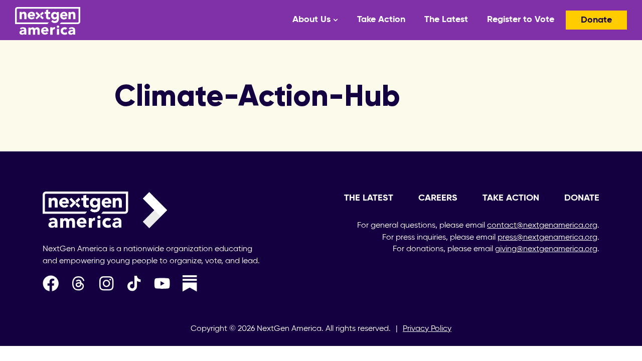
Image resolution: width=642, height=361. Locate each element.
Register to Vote (520, 19)
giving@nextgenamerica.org (546, 249)
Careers (437, 198)
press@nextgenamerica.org (547, 238)
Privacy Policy (427, 329)
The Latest (446, 19)
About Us (311, 19)
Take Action (381, 19)
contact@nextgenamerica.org (542, 226)
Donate (596, 20)
